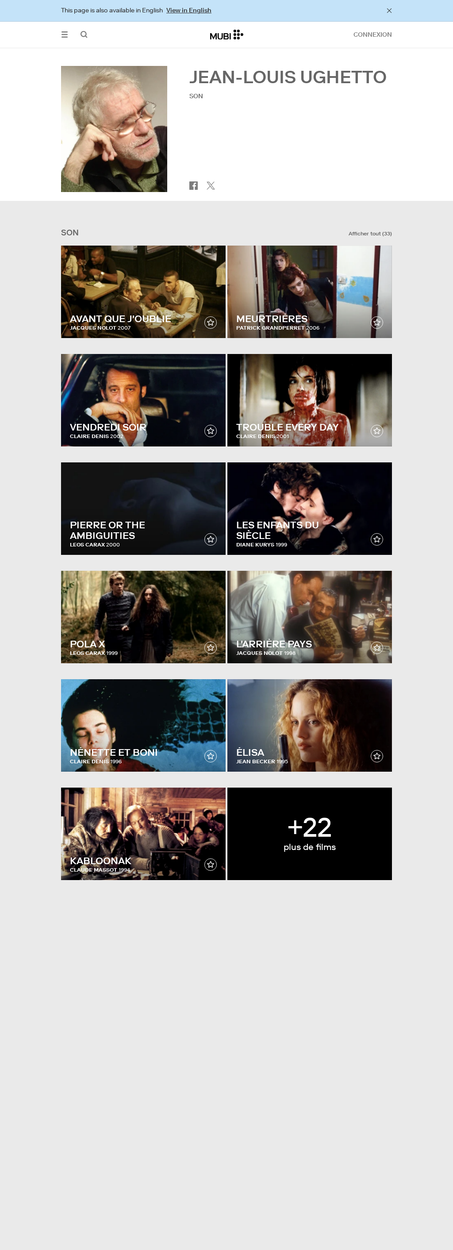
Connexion (372, 34)
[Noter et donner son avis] (210, 322)
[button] (64, 35)
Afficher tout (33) (370, 234)
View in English (188, 10)
